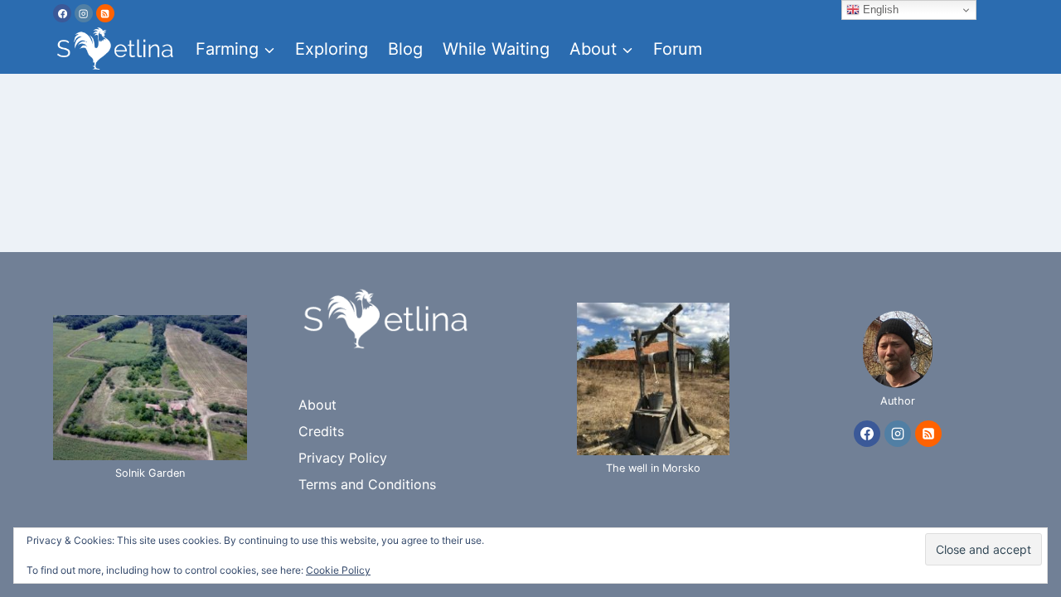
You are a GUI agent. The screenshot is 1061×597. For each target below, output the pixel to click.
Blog (405, 49)
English (879, 9)
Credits (321, 431)
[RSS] (105, 13)
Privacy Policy (342, 457)
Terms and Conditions (367, 484)
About (317, 404)
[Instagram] (84, 13)
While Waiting (496, 49)
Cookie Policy (338, 570)
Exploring (331, 49)
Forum (677, 49)
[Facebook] (62, 13)
